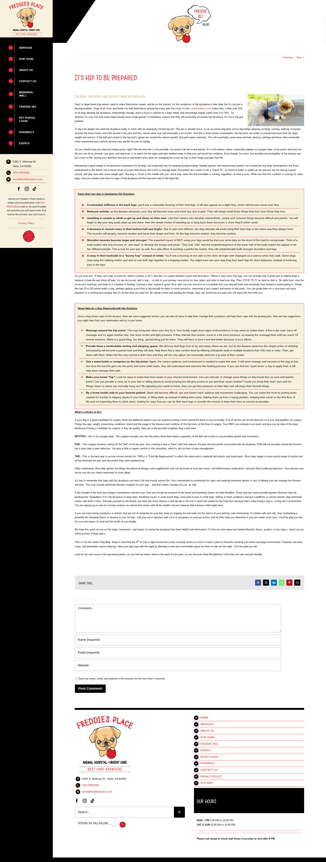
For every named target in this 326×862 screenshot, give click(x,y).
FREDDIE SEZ (209, 743)
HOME (204, 717)
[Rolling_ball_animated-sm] (24, 229)
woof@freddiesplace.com (28, 179)
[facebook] (19, 189)
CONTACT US (208, 769)
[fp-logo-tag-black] (26, 2)
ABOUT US (207, 730)
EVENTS (205, 750)
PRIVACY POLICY (211, 776)
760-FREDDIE (21, 172)
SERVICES (206, 724)
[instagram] (27, 189)
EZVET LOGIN (209, 756)
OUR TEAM (207, 737)
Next (299, 57)
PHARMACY (207, 763)
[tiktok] (34, 189)
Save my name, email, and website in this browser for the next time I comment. (122, 678)
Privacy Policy (26, 223)
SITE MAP (206, 782)
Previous (288, 57)
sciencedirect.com (201, 108)
